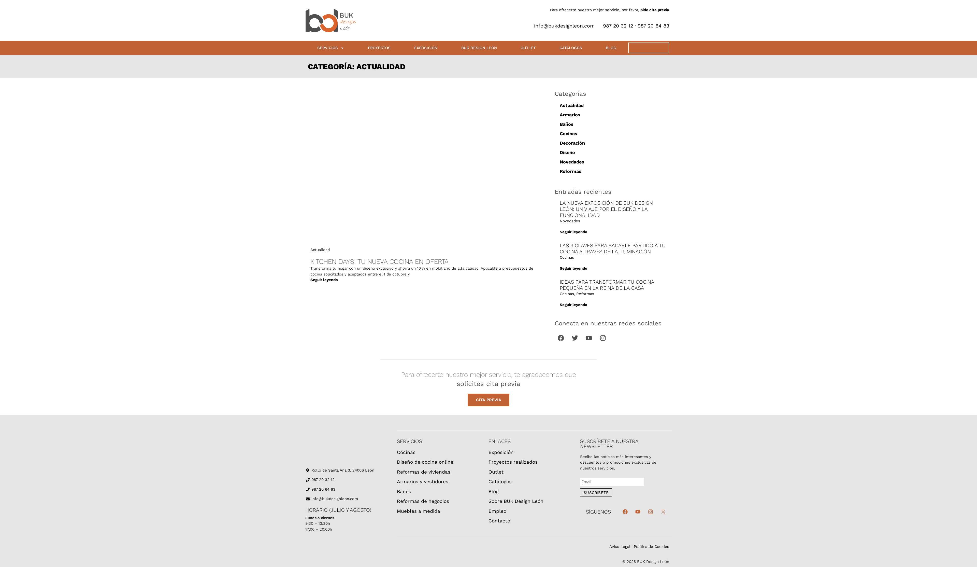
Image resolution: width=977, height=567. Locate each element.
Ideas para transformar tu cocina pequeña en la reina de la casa (607, 285)
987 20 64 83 (653, 26)
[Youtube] (589, 337)
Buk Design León (479, 48)
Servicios (327, 48)
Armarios (570, 114)
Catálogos (570, 48)
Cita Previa (648, 48)
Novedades (572, 161)
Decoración (572, 143)
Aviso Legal (619, 546)
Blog (611, 48)
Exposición (425, 48)
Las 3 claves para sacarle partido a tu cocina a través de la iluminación (613, 248)
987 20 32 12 (617, 26)
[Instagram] (603, 337)
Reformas (570, 171)
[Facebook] (561, 337)
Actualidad (320, 249)
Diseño (567, 152)
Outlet (528, 48)
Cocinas (568, 133)
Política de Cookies (651, 546)
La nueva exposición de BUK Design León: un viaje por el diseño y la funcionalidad (606, 209)
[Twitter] (575, 337)
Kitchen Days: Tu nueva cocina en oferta (379, 261)
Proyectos (379, 48)
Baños (566, 124)
